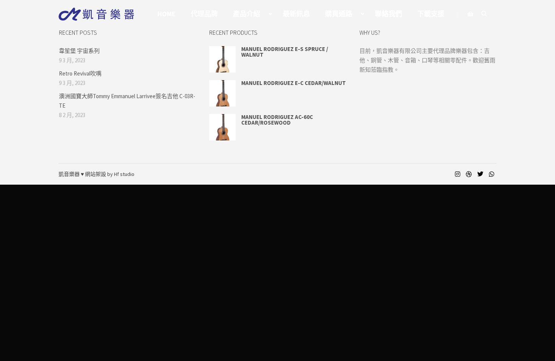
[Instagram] (457, 174)
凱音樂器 (69, 174)
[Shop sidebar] (470, 14)
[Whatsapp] (491, 174)
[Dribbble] (469, 174)
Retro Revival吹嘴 (80, 73)
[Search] (484, 14)
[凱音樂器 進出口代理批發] (96, 14)
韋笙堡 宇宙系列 (79, 50)
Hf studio (124, 174)
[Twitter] (480, 174)
